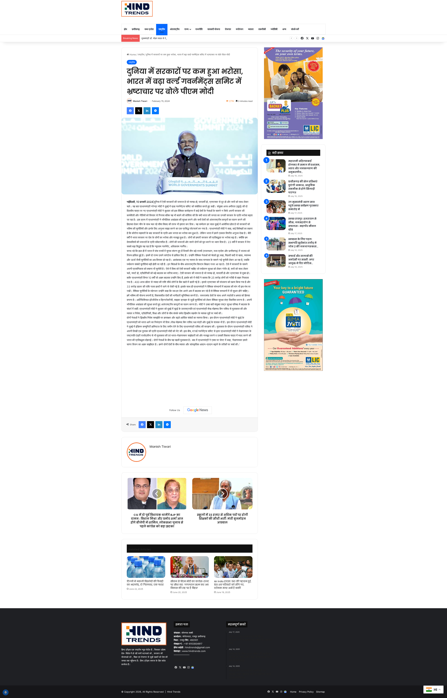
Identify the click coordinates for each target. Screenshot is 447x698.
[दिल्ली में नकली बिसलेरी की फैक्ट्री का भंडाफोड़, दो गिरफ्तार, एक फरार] (146, 567)
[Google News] (198, 410)
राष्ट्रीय (162, 29)
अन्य (284, 29)
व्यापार (251, 29)
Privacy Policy (306, 691)
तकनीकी (262, 29)
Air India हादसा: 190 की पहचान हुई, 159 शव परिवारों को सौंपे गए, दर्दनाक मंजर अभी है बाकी (232, 585)
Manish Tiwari (140, 101)
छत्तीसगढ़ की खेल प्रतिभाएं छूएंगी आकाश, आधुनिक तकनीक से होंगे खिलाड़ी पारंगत (302, 187)
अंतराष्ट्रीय (174, 29)
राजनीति (199, 29)
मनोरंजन (239, 29)
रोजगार (228, 29)
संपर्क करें (295, 29)
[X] (180, 667)
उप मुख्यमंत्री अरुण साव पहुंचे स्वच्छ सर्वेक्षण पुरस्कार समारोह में (303, 205)
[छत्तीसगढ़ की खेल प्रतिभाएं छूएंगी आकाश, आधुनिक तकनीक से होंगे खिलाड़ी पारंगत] (276, 186)
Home (132, 54)
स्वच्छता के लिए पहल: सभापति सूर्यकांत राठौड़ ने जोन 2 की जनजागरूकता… (303, 242)
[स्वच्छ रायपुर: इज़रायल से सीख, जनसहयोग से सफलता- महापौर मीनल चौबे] (276, 223)
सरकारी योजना (213, 29)
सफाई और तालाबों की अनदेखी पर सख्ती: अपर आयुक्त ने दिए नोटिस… (301, 259)
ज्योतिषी (274, 29)
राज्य (186, 29)
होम (125, 29)
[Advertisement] (258, 11)
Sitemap (320, 691)
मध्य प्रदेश (149, 29)
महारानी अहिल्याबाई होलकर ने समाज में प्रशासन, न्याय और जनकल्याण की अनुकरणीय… (304, 166)
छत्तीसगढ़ (136, 29)
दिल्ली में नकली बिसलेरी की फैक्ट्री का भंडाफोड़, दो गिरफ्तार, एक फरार (145, 583)
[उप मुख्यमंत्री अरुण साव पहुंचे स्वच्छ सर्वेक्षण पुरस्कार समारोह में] (276, 206)
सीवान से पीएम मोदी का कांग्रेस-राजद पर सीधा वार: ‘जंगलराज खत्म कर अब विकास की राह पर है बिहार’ (189, 585)
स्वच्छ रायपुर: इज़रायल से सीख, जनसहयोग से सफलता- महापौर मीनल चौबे (302, 224)
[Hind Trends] (137, 9)
